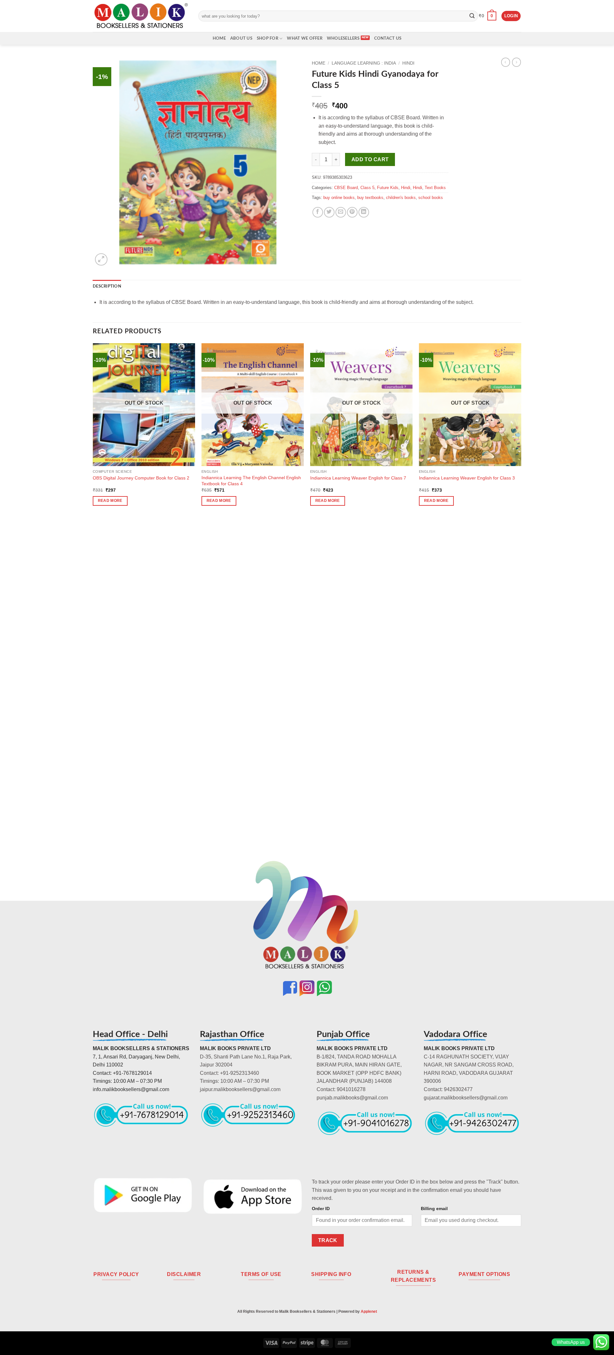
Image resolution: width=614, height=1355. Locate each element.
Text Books (435, 187)
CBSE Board (346, 187)
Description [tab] (107, 286)
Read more (110, 501)
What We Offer (304, 38)
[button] (487, 16)
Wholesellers (343, 38)
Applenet (369, 1311)
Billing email (434, 1208)
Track (327, 1240)
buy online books (339, 197)
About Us (241, 38)
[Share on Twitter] (329, 212)
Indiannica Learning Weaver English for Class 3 (467, 477)
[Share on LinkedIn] (363, 212)
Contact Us (388, 38)
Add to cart (370, 159)
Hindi (408, 63)
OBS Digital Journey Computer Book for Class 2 (141, 477)
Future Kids (387, 187)
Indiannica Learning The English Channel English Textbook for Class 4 (251, 480)
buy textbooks (370, 197)
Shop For (267, 38)
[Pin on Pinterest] (352, 212)
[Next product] (505, 62)
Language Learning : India (364, 63)
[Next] (521, 609)
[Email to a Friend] (340, 212)
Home (219, 38)
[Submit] (472, 16)
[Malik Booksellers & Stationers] (141, 16)
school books (430, 197)
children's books (401, 197)
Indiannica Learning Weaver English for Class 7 (358, 477)
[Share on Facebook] (317, 212)
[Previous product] (516, 62)
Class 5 (367, 187)
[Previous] (93, 609)
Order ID (321, 1208)
